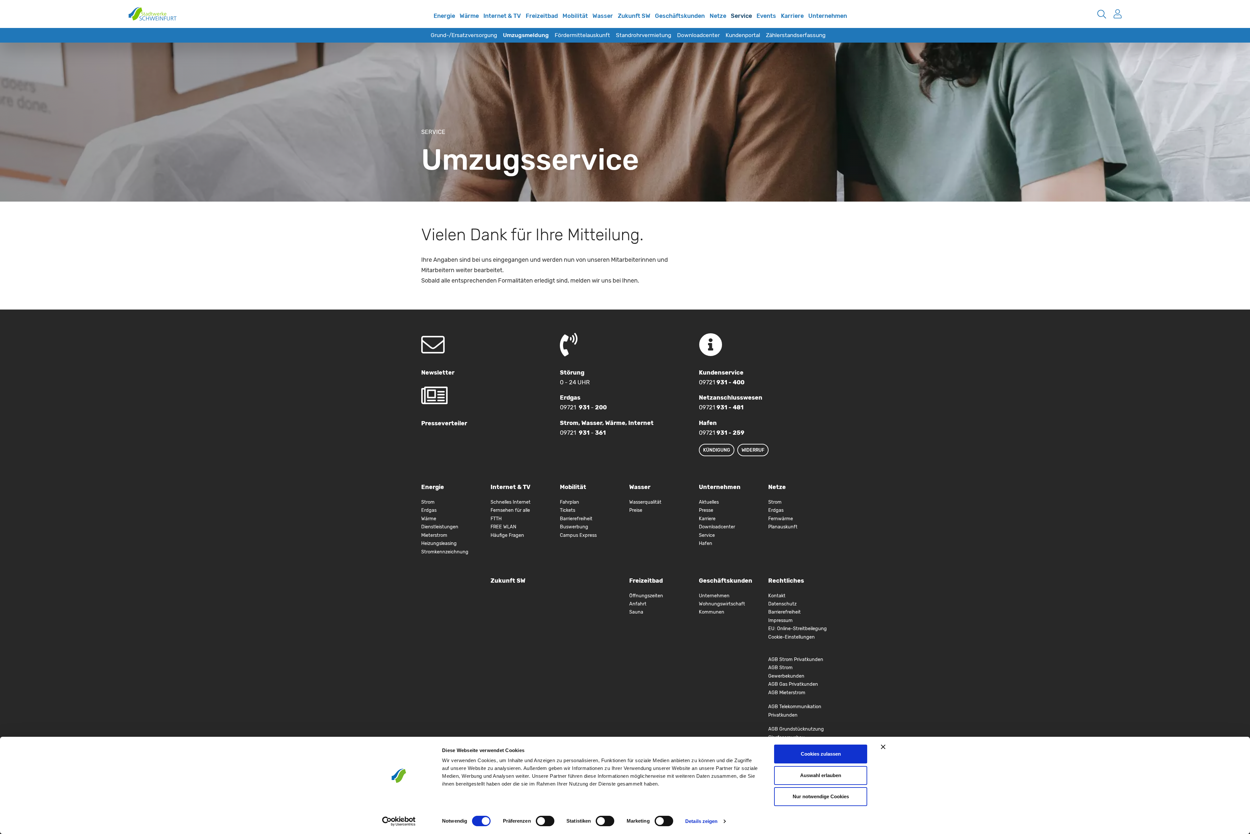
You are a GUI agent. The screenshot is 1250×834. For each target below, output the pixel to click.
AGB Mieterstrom (786, 692)
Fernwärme (780, 519)
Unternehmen (827, 16)
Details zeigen (701, 821)
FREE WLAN (503, 527)
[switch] (545, 821)
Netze (718, 16)
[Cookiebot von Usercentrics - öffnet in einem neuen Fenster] (398, 821)
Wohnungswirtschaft (722, 604)
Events (766, 16)
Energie (444, 16)
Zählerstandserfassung (796, 35)
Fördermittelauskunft (582, 35)
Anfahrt (637, 604)
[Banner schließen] (883, 747)
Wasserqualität (645, 502)
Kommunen (711, 612)
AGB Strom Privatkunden (795, 659)
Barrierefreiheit (576, 519)
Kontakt (776, 596)
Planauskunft (783, 527)
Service (741, 16)
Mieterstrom (434, 535)
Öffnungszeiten (646, 596)
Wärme (469, 16)
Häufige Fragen (507, 535)
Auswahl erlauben (820, 775)
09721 (721, 382)
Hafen (705, 543)
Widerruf (753, 450)
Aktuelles (709, 502)
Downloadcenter (698, 35)
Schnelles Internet (424, 20)
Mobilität (575, 16)
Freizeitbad (542, 16)
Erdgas (429, 510)
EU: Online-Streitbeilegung (797, 628)
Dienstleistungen (439, 527)
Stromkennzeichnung (444, 552)
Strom (428, 502)
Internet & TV (502, 16)
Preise (635, 510)
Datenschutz (782, 604)
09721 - (583, 407)
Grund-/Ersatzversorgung (464, 35)
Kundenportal (743, 35)
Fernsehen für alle (510, 510)
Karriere (792, 16)
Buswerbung (574, 527)
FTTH (496, 519)
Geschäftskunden (680, 16)
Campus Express (578, 535)
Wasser (602, 16)
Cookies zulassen (821, 754)
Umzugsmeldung (526, 35)
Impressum (780, 620)
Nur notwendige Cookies (821, 796)
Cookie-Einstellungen (791, 637)
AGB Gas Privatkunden (793, 684)
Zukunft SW (634, 16)
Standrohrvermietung (643, 35)
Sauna (636, 612)
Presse (706, 510)
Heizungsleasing (439, 543)
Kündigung (716, 450)
